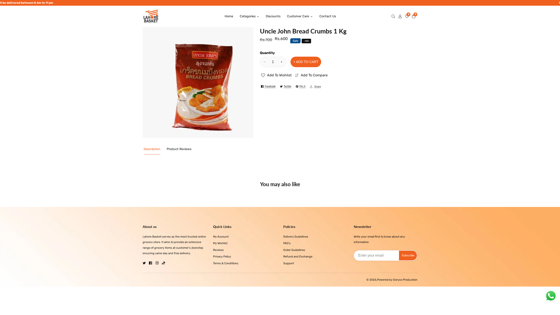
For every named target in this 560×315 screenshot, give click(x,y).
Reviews (218, 250)
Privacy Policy (222, 256)
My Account (221, 236)
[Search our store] (394, 16)
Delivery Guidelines (295, 236)
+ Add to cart (305, 62)
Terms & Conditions (225, 263)
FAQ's (287, 243)
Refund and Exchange (297, 256)
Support (288, 263)
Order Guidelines (294, 250)
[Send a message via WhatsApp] (551, 296)
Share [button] (317, 86)
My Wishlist (220, 243)
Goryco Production (405, 279)
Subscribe (408, 255)
